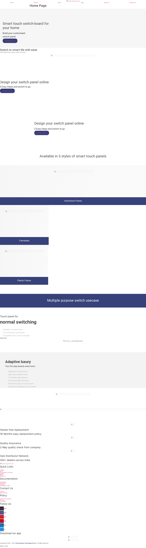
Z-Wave (36, 2)
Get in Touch (3, 492)
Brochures (3, 483)
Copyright (3, 501)
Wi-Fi (59, 2)
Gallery (2, 473)
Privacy (2, 500)
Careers (2, 491)
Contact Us (132, 2)
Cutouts (2, 484)
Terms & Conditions (5, 498)
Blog (82, 2)
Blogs (1, 474)
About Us (106, 2)
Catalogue (3, 482)
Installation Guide (5, 485)
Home (11, 2)
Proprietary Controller (6, 472)
